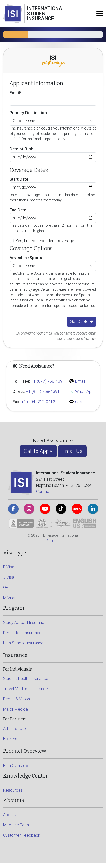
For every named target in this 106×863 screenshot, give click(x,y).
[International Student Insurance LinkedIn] (93, 509)
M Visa (9, 597)
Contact (43, 491)
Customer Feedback (21, 835)
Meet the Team (16, 825)
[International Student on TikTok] (61, 509)
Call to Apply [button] (38, 451)
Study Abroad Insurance (25, 622)
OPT (7, 587)
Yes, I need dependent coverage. (45, 240)
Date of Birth (21, 149)
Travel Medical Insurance (25, 688)
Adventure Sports (26, 257)
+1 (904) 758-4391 (43, 391)
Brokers (10, 738)
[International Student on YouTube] (45, 509)
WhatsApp (84, 391)
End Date (18, 210)
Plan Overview (16, 765)
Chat (78, 401)
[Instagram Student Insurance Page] (29, 509)
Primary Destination (28, 112)
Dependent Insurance (22, 632)
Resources (13, 790)
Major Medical (16, 709)
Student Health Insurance (25, 678)
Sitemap (53, 541)
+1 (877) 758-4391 (48, 381)
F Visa (8, 567)
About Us (11, 814)
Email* (16, 92)
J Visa (8, 577)
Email (79, 381)
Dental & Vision (16, 699)
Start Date (19, 179)
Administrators (16, 728)
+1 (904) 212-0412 (38, 401)
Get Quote (80, 321)
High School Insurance (23, 643)
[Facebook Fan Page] (13, 509)
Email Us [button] (72, 451)
